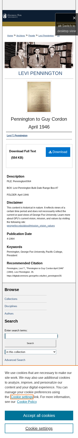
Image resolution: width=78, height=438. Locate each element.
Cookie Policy (27, 401)
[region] (39, 401)
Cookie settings (22, 397)
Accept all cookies (39, 415)
